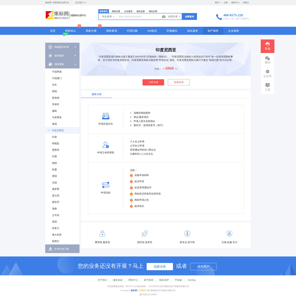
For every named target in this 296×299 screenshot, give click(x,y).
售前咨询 (178, 82)
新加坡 (55, 98)
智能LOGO (56, 38)
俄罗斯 (55, 189)
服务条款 (118, 280)
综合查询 (107, 16)
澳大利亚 (57, 234)
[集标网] (67, 19)
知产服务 (213, 30)
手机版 (178, 280)
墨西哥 (55, 150)
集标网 (134, 290)
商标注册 (91, 30)
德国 (54, 163)
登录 (217, 2)
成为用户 (203, 266)
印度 (54, 137)
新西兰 (55, 241)
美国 (54, 221)
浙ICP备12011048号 (148, 294)
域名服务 (192, 30)
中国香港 (57, 72)
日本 (54, 85)
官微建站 (171, 30)
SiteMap (192, 280)
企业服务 (233, 30)
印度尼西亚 (58, 130)
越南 (54, 111)
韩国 (54, 91)
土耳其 (55, 215)
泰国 (54, 124)
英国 (54, 176)
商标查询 (111, 30)
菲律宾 (55, 104)
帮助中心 (133, 280)
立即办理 (153, 82)
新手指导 (148, 280)
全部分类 (173, 16)
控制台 (246, 2)
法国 (54, 182)
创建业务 (160, 266)
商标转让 (70, 30)
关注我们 (79, 2)
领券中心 (235, 2)
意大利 (55, 195)
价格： (158, 69)
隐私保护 (164, 280)
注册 (226, 2)
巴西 (54, 156)
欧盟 (54, 169)
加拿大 (55, 228)
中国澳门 (57, 78)
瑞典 (54, 208)
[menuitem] (62, 47)
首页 (53, 30)
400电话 (152, 30)
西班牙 (55, 202)
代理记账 (132, 30)
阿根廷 (55, 143)
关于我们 (102, 280)
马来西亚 (57, 117)
